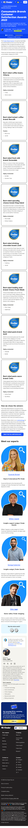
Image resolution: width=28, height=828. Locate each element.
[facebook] (11, 663)
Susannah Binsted (14, 474)
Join (25, 2)
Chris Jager (7, 659)
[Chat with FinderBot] (18, 2)
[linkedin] (14, 663)
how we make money (21, 820)
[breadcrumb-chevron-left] (2, 6)
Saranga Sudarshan (14, 565)
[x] (7, 663)
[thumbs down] (16, 630)
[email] (4, 663)
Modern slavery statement (7, 795)
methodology (20, 420)
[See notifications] (21, 2)
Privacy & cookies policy (6, 787)
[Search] (15, 2)
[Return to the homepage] (7, 2)
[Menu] (2, 2)
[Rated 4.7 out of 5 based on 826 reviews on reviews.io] (9, 35)
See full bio (16, 679)
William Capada (14, 519)
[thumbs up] (11, 630)
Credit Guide (10, 819)
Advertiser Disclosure (18, 819)
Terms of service (5, 783)
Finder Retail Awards (8, 41)
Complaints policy (5, 791)
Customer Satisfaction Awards (10, 6)
